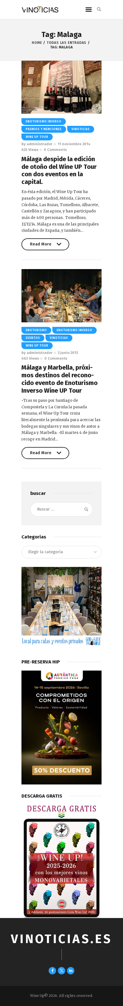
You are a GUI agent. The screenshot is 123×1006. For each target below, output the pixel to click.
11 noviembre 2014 (74, 144)
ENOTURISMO (36, 330)
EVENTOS (33, 338)
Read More (40, 246)
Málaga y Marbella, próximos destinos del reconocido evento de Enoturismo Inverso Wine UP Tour (59, 379)
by (36, 144)
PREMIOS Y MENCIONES (44, 129)
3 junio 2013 (68, 353)
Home (37, 43)
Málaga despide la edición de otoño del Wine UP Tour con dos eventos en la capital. (59, 170)
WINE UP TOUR (37, 137)
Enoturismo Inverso (43, 121)
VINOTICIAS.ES (61, 939)
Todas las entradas (66, 43)
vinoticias (81, 129)
